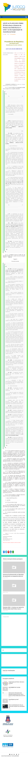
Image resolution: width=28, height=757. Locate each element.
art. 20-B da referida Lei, (17, 525)
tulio (5, 34)
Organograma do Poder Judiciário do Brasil (16, 682)
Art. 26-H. (10, 437)
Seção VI (15, 259)
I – (8, 114)
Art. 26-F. (10, 410)
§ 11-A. (9, 120)
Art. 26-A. (10, 268)
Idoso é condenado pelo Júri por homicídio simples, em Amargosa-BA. (17, 706)
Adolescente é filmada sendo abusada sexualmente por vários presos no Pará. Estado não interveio (17, 694)
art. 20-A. (8, 500)
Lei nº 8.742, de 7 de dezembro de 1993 (17, 87)
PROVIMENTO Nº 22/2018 (14, 687)
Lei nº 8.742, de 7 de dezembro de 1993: (11, 495)
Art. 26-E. (10, 405)
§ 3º (9, 105)
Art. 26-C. (10, 372)
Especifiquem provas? (14, 699)
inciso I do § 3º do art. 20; (11, 498)
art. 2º (23, 508)
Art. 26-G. (10, 414)
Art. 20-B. (10, 133)
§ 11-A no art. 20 (15, 505)
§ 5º (9, 213)
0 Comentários (12, 34)
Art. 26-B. (11, 360)
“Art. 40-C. (10, 241)
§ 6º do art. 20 (7, 459)
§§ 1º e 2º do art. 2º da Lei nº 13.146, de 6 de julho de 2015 (14, 182)
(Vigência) (13, 126)
